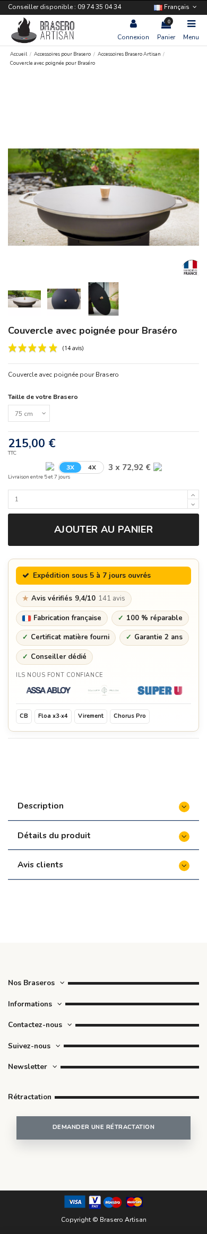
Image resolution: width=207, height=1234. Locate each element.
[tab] (103, 807)
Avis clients (40, 864)
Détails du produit (54, 835)
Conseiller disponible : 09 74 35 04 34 (64, 7)
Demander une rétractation (103, 1127)
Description (41, 805)
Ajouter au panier (103, 529)
